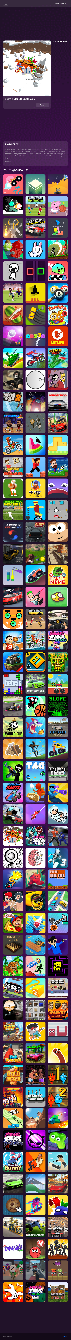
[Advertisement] (35, 26)
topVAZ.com (60, 3)
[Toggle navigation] (5, 4)
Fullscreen (43, 105)
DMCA (65, 1337)
